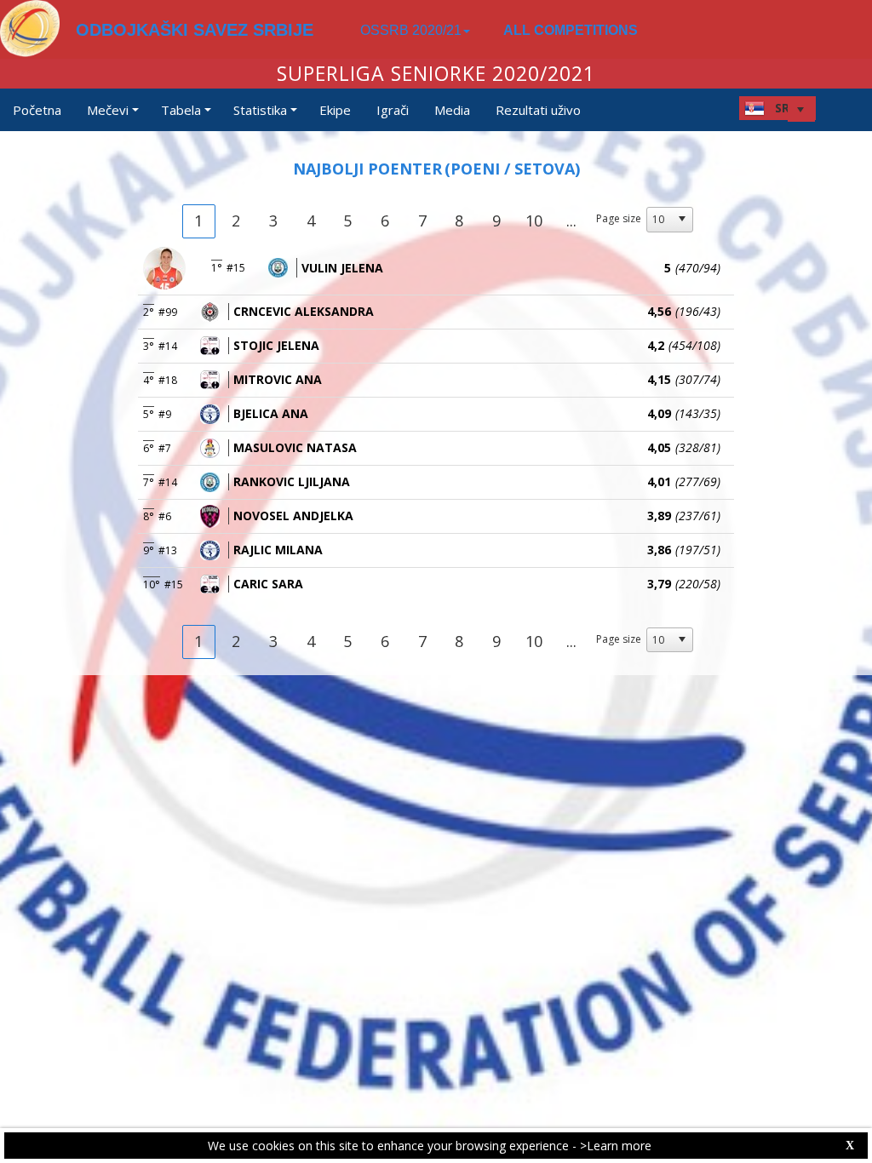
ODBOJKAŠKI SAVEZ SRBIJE (194, 29)
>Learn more (615, 1145)
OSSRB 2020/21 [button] (411, 30)
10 (533, 220)
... (571, 220)
